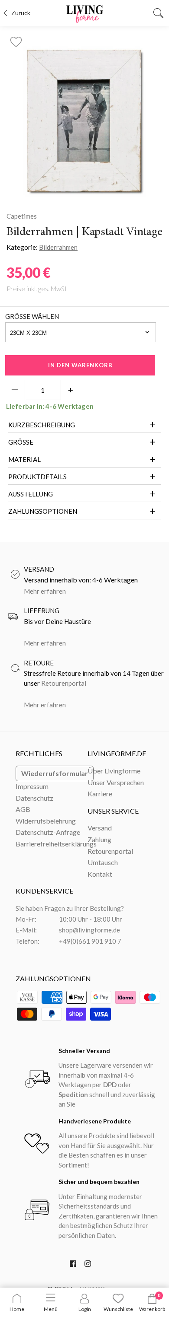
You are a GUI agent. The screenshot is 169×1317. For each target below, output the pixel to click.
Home (17, 1309)
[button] (15, 39)
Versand (100, 828)
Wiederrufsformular (54, 773)
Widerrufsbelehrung (46, 821)
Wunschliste (118, 1309)
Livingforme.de (117, 753)
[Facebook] (73, 1265)
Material (24, 459)
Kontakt (100, 874)
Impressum (32, 786)
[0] (152, 1302)
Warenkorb (152, 1309)
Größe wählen (32, 316)
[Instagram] (87, 1265)
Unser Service (113, 811)
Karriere (100, 793)
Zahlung (99, 839)
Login (84, 1309)
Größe (20, 442)
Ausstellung (30, 494)
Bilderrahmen (58, 247)
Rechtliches (39, 753)
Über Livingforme (114, 771)
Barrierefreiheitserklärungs (56, 844)
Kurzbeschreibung (41, 425)
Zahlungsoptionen (42, 511)
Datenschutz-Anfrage (48, 832)
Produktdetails (37, 476)
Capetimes (21, 216)
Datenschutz (34, 798)
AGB (23, 809)
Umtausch (103, 862)
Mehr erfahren (45, 591)
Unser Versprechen (116, 782)
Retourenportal (63, 683)
